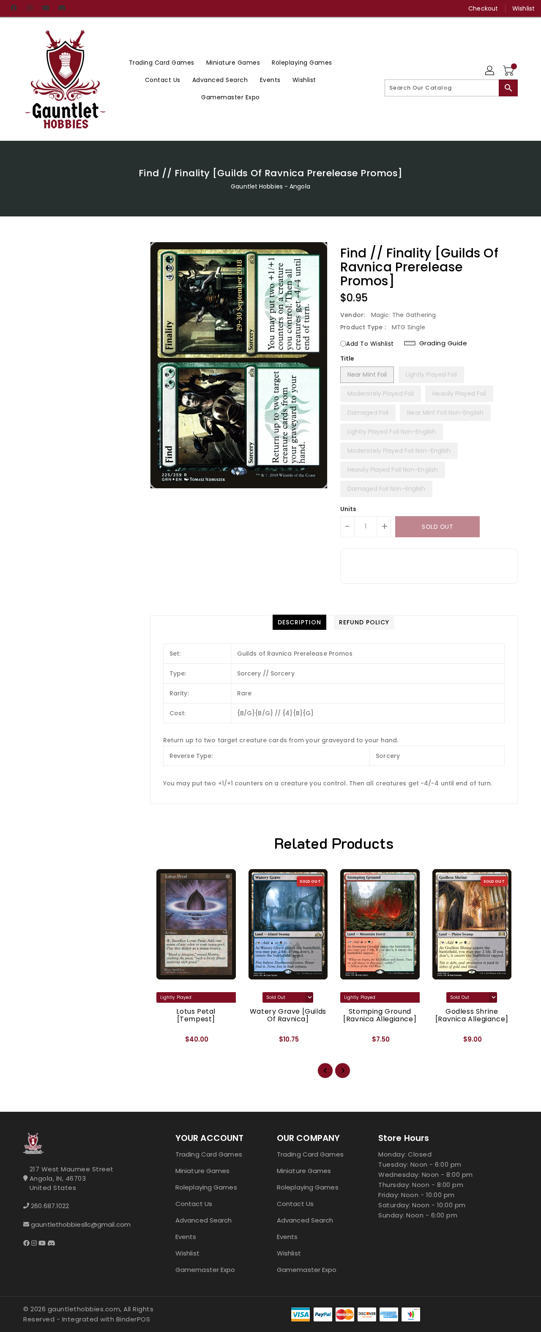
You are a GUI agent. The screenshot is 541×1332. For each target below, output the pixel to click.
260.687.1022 (50, 1205)
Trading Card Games (208, 1154)
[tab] (299, 622)
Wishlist (523, 8)
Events (186, 1236)
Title (347, 358)
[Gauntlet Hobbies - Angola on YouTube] (45, 8)
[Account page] (490, 71)
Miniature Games (202, 1170)
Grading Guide (443, 343)
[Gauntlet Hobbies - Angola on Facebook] (13, 8)
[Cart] (509, 71)
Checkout (483, 8)
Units (348, 509)
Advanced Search (203, 1220)
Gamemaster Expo (205, 1269)
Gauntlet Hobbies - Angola (270, 186)
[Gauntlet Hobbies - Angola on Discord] (61, 8)
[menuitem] (161, 62)
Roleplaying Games (206, 1187)
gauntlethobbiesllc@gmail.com (81, 1224)
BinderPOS (133, 1319)
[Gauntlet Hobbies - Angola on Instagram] (29, 8)
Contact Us (193, 1203)
